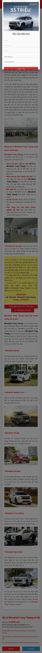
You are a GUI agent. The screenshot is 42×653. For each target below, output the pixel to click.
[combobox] (21, 56)
